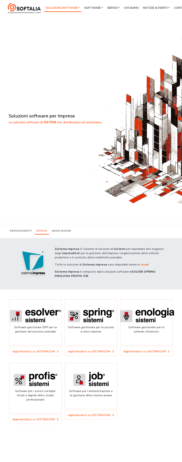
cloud (144, 265)
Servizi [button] (112, 8)
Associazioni (61, 230)
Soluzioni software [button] (62, 8)
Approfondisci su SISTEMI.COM (33, 351)
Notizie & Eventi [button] (155, 8)
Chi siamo (131, 8)
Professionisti (21, 230)
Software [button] (92, 8)
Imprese (41, 230)
